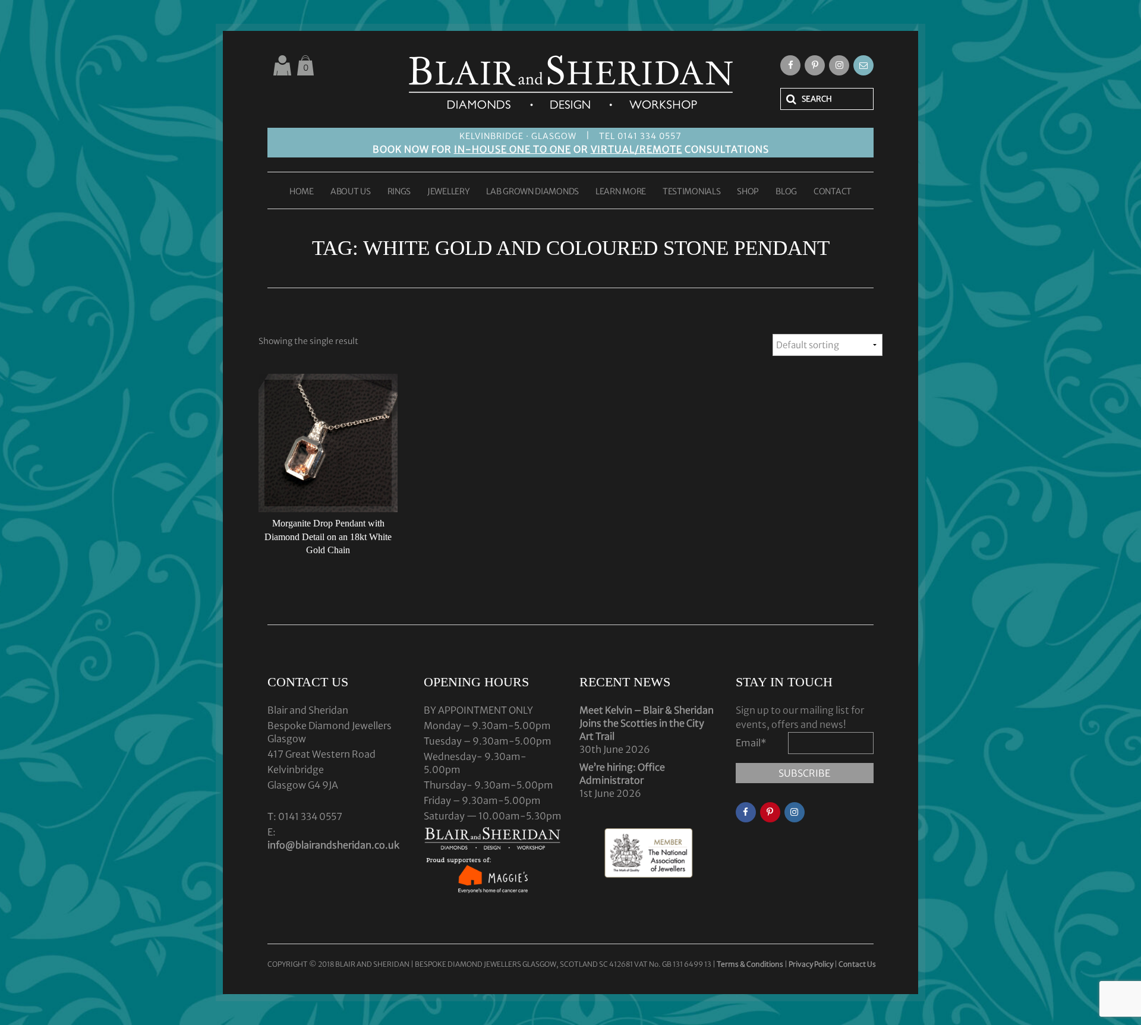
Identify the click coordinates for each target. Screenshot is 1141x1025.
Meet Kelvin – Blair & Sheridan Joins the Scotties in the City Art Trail (646, 723)
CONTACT (833, 192)
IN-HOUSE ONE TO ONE (512, 149)
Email (751, 743)
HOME (301, 192)
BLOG (786, 192)
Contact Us (857, 964)
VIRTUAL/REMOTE (636, 149)
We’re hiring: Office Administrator (622, 773)
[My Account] (282, 65)
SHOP (748, 192)
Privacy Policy (811, 964)
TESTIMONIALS (691, 192)
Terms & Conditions (750, 964)
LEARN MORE (620, 192)
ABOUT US (350, 192)
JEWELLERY (448, 192)
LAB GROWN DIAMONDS (532, 192)
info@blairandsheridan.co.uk (333, 845)
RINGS (399, 192)
